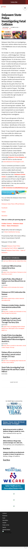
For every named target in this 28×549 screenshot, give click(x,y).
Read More (6, 437)
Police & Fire (5, 28)
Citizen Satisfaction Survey (12, 232)
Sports (4, 527)
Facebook (4, 208)
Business (4, 515)
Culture (4, 513)
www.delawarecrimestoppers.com (13, 161)
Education (5, 520)
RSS (10, 28)
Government (5, 511)
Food (3, 518)
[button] (25, 8)
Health (4, 522)
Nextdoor (4, 215)
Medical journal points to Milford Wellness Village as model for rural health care (13, 430)
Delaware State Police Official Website (13, 204)
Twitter (4, 212)
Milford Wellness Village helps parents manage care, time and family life (12, 442)
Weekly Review (6, 529)
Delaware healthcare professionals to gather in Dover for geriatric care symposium (14, 453)
